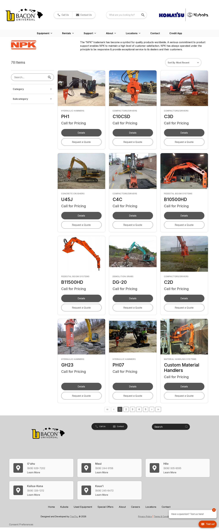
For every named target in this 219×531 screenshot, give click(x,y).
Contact (155, 33)
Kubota (64, 506)
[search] (143, 14)
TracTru (74, 516)
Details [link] (81, 132)
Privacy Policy (145, 516)
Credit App (175, 33)
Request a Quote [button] (81, 141)
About (122, 506)
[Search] (186, 426)
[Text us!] (207, 524)
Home (51, 506)
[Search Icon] (50, 77)
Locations (150, 506)
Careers (135, 506)
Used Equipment (83, 506)
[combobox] (126, 14)
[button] (63, 15)
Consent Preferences (21, 524)
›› (158, 409)
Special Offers (105, 506)
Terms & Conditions (163, 516)
